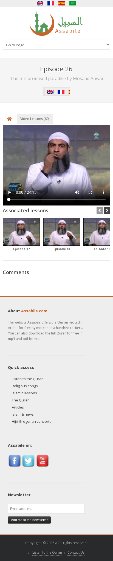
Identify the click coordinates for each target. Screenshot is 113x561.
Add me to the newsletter (29, 520)
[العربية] (72, 3)
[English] (40, 3)
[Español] (61, 3)
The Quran (21, 400)
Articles (18, 407)
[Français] (51, 3)
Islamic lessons (24, 392)
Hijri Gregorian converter (32, 421)
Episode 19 (102, 249)
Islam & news (23, 414)
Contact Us (75, 552)
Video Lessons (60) (34, 118)
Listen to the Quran (28, 378)
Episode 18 (61, 249)
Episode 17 (21, 249)
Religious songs (25, 385)
